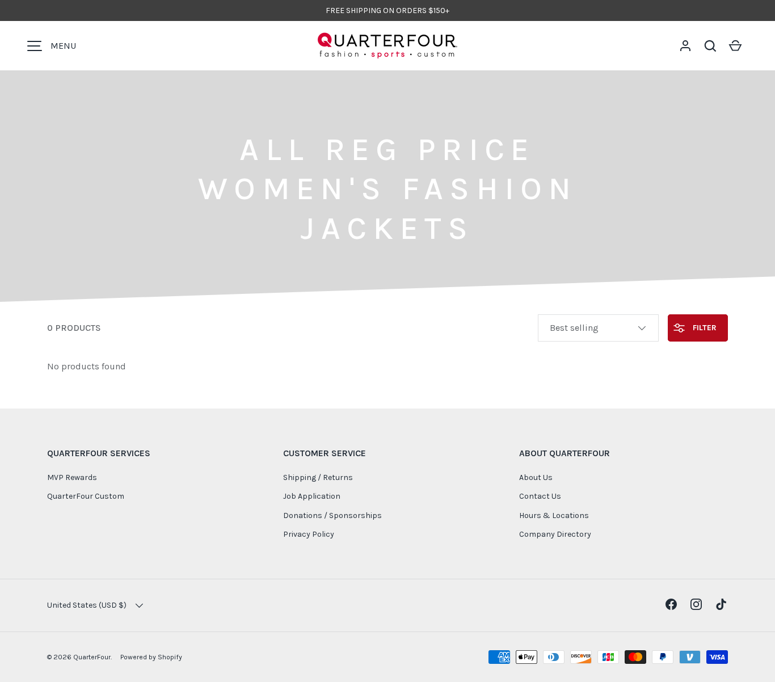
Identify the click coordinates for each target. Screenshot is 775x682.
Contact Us (540, 496)
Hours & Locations (554, 515)
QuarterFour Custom (85, 496)
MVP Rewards (72, 477)
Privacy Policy (308, 534)
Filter (703, 327)
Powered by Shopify (151, 657)
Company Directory (555, 534)
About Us (536, 477)
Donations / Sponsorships (332, 515)
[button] (710, 45)
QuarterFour (92, 657)
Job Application (311, 496)
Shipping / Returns (318, 477)
